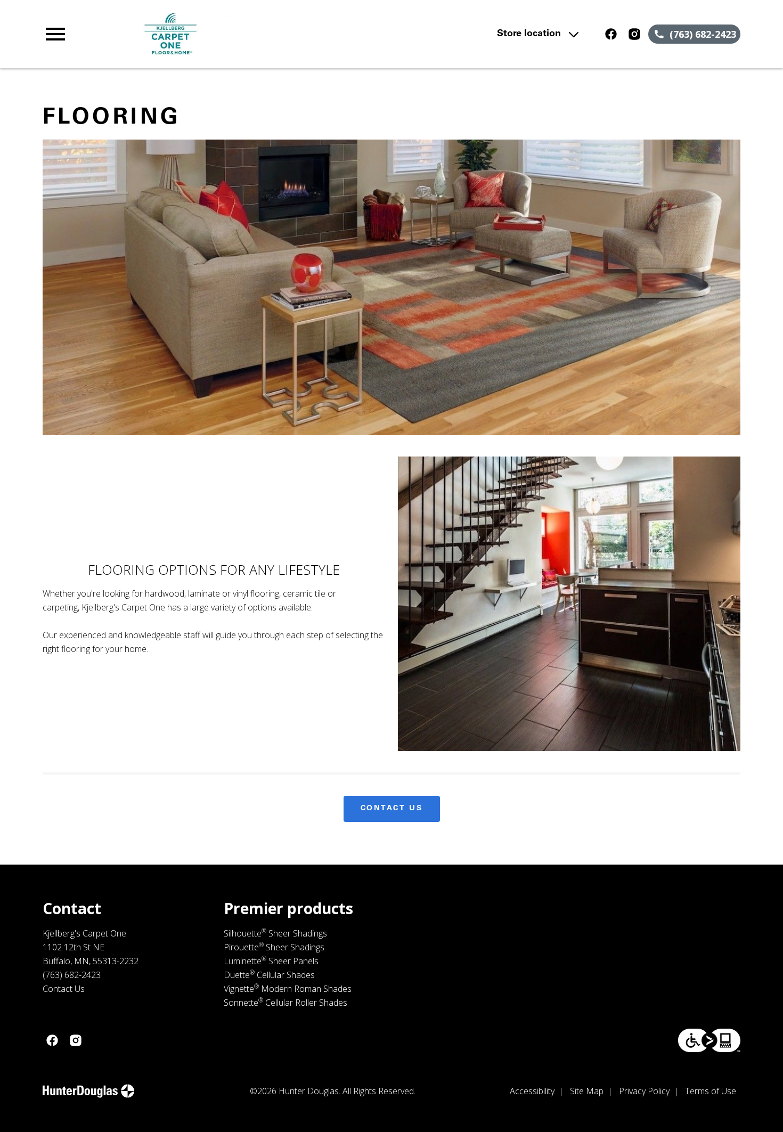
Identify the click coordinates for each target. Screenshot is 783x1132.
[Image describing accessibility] (709, 1040)
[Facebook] (611, 34)
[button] (55, 34)
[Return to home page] (251, 34)
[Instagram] (634, 34)
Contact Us (392, 808)
